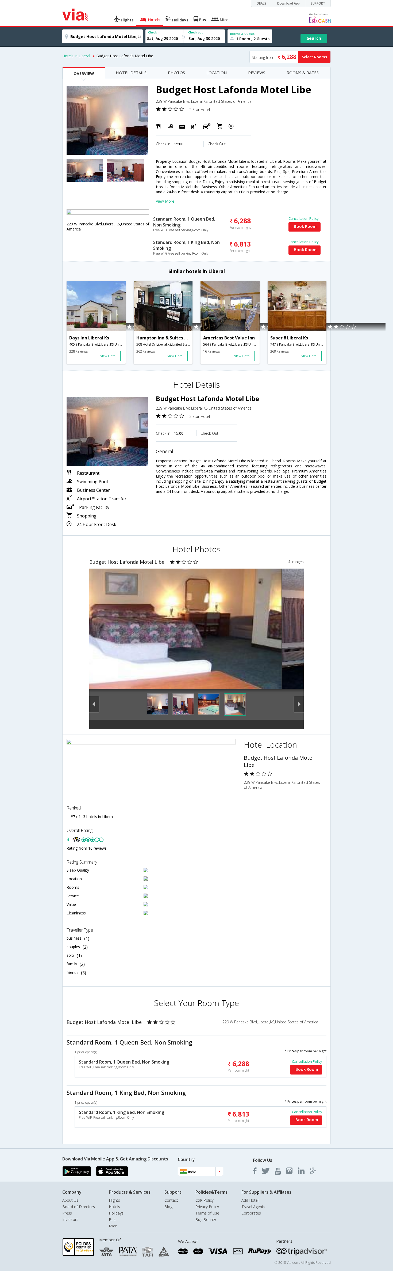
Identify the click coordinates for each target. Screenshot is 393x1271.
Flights (114, 1200)
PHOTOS (176, 72)
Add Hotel (250, 1200)
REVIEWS (256, 72)
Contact (171, 1200)
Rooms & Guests (242, 34)
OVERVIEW (84, 73)
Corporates (251, 1213)
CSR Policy (204, 1200)
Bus (112, 1219)
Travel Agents (253, 1206)
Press (67, 1213)
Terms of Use (207, 1213)
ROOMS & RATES (303, 72)
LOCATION (216, 72)
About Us (70, 1200)
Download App (288, 3)
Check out (195, 32)
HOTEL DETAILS (131, 72)
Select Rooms (314, 56)
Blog (168, 1206)
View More (165, 201)
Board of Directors (78, 1206)
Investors (70, 1219)
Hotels (114, 1206)
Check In (154, 32)
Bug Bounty (205, 1219)
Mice (113, 1225)
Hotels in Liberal (76, 55)
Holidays (116, 1213)
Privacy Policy (207, 1206)
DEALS (261, 3)
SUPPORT (318, 3)
